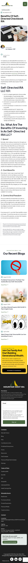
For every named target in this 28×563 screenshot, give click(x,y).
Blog (2, 436)
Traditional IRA (4, 471)
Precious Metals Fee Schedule (8, 460)
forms (9, 153)
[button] (25, 4)
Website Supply (13, 555)
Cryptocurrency (5, 510)
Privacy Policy (22, 555)
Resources (4, 453)
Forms (2, 449)
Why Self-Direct (5, 433)
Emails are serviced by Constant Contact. (10, 417)
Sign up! (14, 422)
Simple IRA (3, 481)
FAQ (2, 439)
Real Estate (4, 496)
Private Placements (6, 503)
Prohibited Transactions (7, 446)
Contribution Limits (6, 443)
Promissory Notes (5, 500)
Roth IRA (3, 474)
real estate (14, 73)
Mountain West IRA (19, 554)
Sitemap (3, 463)
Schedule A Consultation (14, 370)
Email (4, 403)
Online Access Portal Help (10, 542)
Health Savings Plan (6, 488)
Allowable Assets (6, 493)
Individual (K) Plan (5, 485)
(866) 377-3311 (4, 525)
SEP (2, 478)
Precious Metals (5, 506)
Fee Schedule (4, 456)
